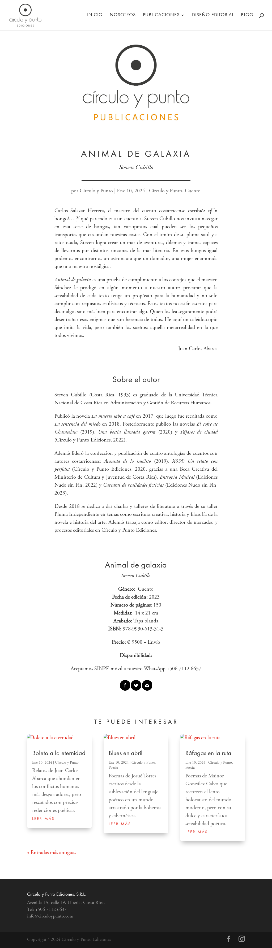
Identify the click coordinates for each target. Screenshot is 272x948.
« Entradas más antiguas (51, 853)
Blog (247, 15)
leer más (43, 819)
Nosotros (123, 15)
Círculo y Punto (96, 191)
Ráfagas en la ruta (208, 754)
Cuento (193, 191)
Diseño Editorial (213, 15)
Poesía (113, 768)
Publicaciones (161, 15)
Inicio (95, 15)
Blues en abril (125, 754)
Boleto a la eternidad (59, 754)
